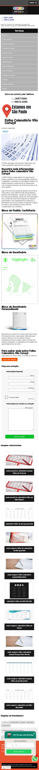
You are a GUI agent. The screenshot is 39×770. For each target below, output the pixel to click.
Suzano (22, 722)
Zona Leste (5, 725)
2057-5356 (8, 18)
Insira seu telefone (20, 741)
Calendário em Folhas (8, 48)
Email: (32, 382)
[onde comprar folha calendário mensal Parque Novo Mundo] (19, 641)
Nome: (32, 375)
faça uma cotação (9, 359)
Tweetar (5, 131)
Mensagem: (29, 408)
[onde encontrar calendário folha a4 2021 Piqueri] (19, 486)
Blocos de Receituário (8, 44)
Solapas (4, 88)
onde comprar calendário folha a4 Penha (19, 627)
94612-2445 (9, 20)
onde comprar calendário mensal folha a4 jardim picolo (19, 680)
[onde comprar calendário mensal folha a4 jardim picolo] (19, 667)
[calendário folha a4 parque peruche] (19, 513)
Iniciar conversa (19, 751)
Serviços (19, 30)
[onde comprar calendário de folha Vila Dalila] (19, 694)
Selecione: (5, 722)
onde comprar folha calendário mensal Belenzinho (19, 576)
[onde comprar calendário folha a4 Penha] (19, 615)
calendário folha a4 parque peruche (19, 524)
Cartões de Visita (7, 53)
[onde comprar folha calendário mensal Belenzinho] (19, 564)
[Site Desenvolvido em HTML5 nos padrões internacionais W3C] (6, 768)
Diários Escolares (7, 62)
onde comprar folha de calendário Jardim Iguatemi (19, 549)
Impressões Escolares (8, 75)
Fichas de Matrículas (8, 66)
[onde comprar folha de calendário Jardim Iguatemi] (19, 537)
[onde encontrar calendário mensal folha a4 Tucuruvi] (19, 460)
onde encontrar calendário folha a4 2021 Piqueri (19, 498)
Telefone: (31, 388)
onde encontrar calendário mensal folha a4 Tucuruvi (19, 472)
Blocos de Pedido (7, 39)
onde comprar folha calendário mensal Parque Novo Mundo (19, 653)
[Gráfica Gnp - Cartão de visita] (19, 10)
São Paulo (30, 722)
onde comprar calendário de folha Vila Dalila (19, 706)
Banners (4, 35)
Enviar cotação (19, 436)
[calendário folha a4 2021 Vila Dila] (19, 590)
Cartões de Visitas (7, 57)
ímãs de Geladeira (7, 71)
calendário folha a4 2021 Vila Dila (19, 601)
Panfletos (5, 80)
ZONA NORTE (15, 722)
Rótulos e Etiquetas (8, 84)
